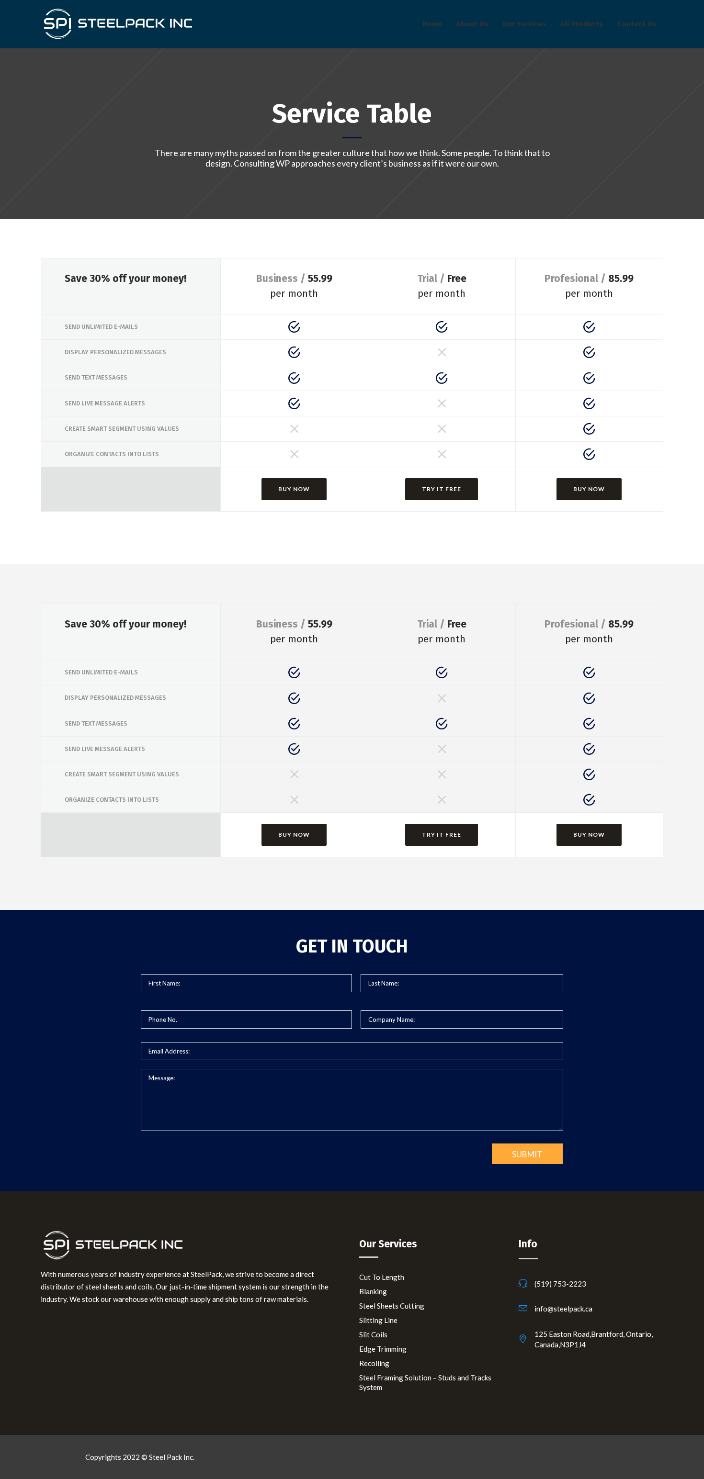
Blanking (373, 1291)
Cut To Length (381, 1277)
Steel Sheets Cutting (391, 1305)
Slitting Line (378, 1320)
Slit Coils (373, 1334)
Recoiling (374, 1363)
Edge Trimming (383, 1349)
